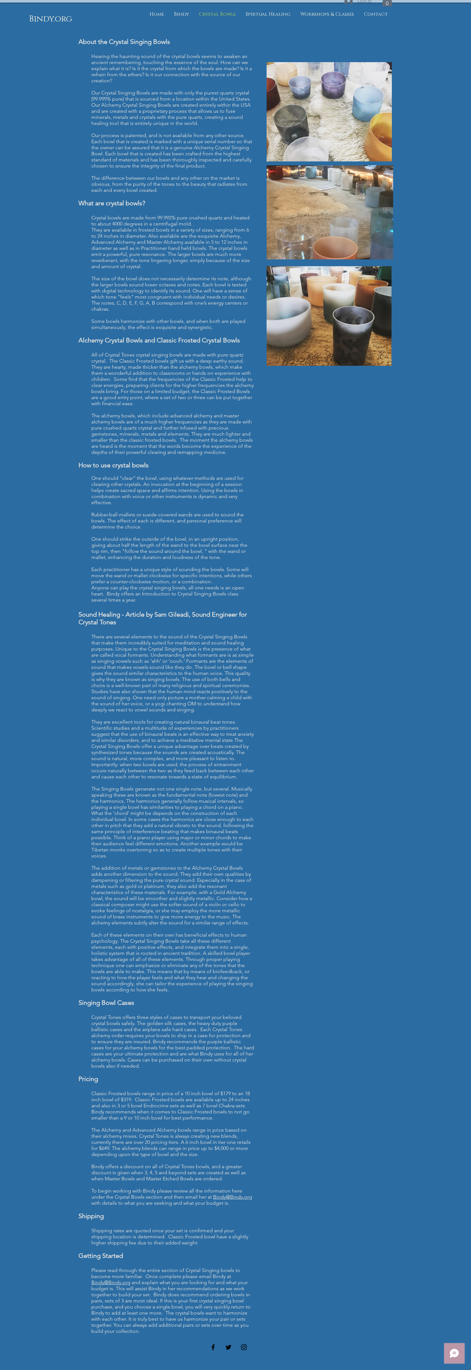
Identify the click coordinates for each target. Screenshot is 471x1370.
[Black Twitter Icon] (228, 1347)
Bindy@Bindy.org (232, 1197)
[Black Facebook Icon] (213, 1347)
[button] (181, 14)
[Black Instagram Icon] (244, 1347)
